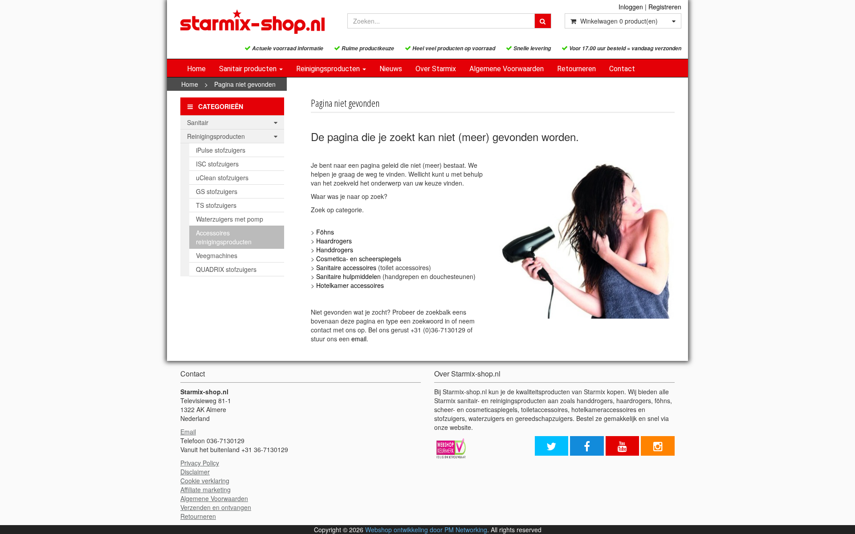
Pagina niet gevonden (245, 84)
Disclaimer (195, 471)
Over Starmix (435, 69)
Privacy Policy (199, 462)
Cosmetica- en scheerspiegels (358, 258)
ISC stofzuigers (217, 163)
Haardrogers (334, 240)
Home (196, 69)
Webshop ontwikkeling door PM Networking (426, 529)
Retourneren (576, 69)
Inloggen (631, 6)
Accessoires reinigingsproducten (224, 237)
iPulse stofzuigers (220, 150)
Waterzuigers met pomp (229, 218)
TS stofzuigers (216, 205)
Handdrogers (334, 249)
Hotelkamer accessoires (350, 285)
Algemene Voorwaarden (506, 69)
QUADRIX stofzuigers (226, 269)
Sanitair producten (248, 69)
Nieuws (390, 69)
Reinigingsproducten (329, 69)
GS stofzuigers (216, 191)
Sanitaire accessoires (346, 267)
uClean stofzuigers (222, 177)
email (358, 338)
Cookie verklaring (204, 480)
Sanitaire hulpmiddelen (348, 276)
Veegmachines (216, 255)
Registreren (664, 6)
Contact (622, 69)
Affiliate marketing (205, 489)
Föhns (325, 231)
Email (188, 431)
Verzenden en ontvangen (215, 507)
